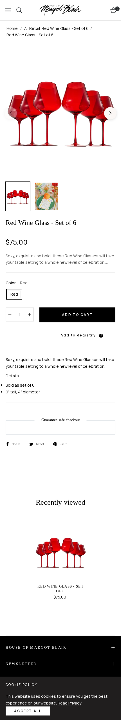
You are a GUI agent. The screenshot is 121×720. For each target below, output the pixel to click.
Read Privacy (69, 703)
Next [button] (110, 113)
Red (14, 294)
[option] (60, 111)
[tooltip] (101, 336)
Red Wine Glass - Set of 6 (60, 588)
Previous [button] (11, 113)
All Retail (32, 28)
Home (12, 28)
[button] (77, 332)
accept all (27, 710)
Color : (17, 282)
